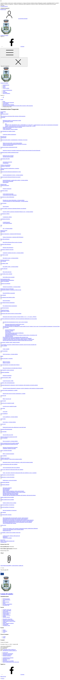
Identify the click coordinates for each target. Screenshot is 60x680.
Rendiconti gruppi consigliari (8, 155)
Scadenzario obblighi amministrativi (9, 134)
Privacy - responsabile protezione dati (7, 540)
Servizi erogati (3, 400)
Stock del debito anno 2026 (8, 434)
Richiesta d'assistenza (7, 655)
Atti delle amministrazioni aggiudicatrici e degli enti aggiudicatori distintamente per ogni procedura (18, 318)
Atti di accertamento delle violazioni (9, 523)
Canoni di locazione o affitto (5, 377)
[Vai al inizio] (0, 572)
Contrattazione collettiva (4, 213)
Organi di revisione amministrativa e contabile (8, 390)
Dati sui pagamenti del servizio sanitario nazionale (9, 443)
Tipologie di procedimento (5, 283)
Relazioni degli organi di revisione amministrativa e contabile (14, 393)
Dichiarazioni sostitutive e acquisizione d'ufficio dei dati (10, 289)
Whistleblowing (3, 542)
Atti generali (2, 117)
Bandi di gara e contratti (4, 311)
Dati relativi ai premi (4, 254)
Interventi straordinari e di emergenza (7, 504)
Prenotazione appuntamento (8, 653)
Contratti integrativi (6, 222)
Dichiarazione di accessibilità (8, 660)
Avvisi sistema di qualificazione (11, 333)
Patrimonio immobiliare (4, 372)
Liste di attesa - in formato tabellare (9, 422)
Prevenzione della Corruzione (8, 104)
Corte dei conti (3, 395)
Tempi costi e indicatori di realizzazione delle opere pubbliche (11, 469)
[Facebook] (3, 97)
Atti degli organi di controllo (8, 156)
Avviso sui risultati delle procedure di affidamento (14, 332)
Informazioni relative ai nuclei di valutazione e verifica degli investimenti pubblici (18, 462)
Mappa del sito (3, 676)
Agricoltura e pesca (6, 625)
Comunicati (5, 631)
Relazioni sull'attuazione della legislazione (10, 493)
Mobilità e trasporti (6, 617)
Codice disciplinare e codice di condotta (10, 129)
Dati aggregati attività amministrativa (7, 280)
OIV (1, 225)
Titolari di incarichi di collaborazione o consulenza (9, 168)
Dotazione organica (4, 190)
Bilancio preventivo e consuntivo (6, 358)
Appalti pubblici (6, 613)
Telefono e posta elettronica (5, 165)
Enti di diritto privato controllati (6, 273)
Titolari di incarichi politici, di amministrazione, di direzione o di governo (13, 139)
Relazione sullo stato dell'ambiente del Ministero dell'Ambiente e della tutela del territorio (19, 495)
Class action (2, 408)
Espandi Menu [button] (3, 111)
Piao (6, 123)
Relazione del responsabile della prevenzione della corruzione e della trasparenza (18, 105)
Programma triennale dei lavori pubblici (12, 325)
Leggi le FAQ (5, 652)
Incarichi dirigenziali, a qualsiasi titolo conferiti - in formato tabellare (15, 180)
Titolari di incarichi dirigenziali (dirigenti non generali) (10, 176)
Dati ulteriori (2, 539)
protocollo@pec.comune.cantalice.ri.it (10, 650)
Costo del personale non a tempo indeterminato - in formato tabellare (15, 201)
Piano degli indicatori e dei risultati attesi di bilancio (9, 364)
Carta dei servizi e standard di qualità (7, 403)
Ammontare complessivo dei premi (6, 249)
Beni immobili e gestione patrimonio (7, 370)
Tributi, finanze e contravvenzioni (9, 621)
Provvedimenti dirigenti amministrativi (7, 302)
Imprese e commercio (7, 612)
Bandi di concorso (3, 230)
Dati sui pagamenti (3, 437)
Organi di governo (6, 598)
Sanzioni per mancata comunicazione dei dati (8, 147)
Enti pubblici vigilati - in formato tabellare (10, 266)
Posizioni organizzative (4, 185)
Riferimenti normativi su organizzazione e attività (12, 120)
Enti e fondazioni (6, 601)
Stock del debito (3, 431)
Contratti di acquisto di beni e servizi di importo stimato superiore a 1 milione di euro (18, 339)
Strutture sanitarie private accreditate (7, 497)
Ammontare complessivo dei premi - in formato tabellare (13, 252)
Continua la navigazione (5, 8)
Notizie (4, 629)
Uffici (4, 600)
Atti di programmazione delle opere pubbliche (8, 464)
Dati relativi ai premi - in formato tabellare (10, 258)
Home (4, 101)
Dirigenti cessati (3, 184)
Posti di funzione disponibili (8, 181)
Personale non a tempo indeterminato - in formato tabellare (13, 200)
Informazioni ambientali (4, 482)
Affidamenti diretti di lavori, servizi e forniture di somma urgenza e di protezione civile (21, 335)
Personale (2, 169)
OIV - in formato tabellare (7, 228)
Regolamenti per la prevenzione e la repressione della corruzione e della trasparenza (18, 520)
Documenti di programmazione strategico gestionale (12, 127)
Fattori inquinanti (6, 489)
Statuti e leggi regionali (7, 128)
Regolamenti (5, 536)
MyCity (2, 678)
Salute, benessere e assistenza (8, 623)
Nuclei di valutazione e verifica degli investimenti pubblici (11, 459)
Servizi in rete (3, 424)
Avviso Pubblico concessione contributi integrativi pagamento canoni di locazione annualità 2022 (18, 344)
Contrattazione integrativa (5, 218)
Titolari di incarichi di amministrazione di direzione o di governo (14, 144)
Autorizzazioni (5, 624)
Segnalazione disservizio (7, 654)
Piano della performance (4, 239)
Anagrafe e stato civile (7, 609)
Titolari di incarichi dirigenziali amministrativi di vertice (10, 171)
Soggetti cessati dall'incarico (8, 145)
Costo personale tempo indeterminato (10, 194)
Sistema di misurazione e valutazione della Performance (10, 233)
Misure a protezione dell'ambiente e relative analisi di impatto (14, 492)
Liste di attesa (3, 418)
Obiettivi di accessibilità (7, 537)
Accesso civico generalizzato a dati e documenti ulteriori (13, 529)
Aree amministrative (6, 599)
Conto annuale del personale (8, 193)
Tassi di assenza (3, 203)
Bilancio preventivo (6, 361)
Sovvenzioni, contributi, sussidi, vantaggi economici (10, 342)
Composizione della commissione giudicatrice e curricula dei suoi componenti (17, 338)
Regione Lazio (3, 9)
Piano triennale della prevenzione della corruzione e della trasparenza (15, 517)
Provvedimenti (3, 295)
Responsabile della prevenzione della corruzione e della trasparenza (15, 518)
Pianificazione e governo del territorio (7, 474)
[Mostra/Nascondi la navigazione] (9, 52)
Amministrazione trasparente (8, 657)
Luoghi (4, 636)
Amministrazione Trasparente (8, 102)
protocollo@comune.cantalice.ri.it (9, 649)
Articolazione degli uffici (5, 158)
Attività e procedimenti (4, 281)
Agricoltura (5, 92)
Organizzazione (3, 137)
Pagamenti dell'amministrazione (6, 429)
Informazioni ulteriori (9, 336)
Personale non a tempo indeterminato (7, 196)
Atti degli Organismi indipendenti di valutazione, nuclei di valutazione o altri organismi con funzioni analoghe (23, 388)
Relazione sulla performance (5, 244)
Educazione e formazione (7, 619)
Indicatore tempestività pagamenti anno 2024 (8, 436)
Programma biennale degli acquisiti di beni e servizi (14, 324)
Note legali (5, 659)
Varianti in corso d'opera (4, 458)
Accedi (1, 99)
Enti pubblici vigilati (4, 263)
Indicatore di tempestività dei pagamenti (10, 447)
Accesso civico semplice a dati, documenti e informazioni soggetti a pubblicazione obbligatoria (20, 528)
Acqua (4, 91)
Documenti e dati (6, 605)
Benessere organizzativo (4, 260)
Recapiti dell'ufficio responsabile (9, 293)
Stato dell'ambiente (6, 488)
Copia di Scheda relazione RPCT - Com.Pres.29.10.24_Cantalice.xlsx (11, 565)
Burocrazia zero (3, 136)
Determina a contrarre (9, 330)
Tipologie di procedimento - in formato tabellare (11, 286)
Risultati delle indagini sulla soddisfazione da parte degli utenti (14, 427)
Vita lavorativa (5, 611)
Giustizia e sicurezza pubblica (8, 620)
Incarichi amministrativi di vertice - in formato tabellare (13, 174)
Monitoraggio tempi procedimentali (6, 288)
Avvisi (4, 632)
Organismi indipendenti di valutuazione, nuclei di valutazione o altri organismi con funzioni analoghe (19, 385)
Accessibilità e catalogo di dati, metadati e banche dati (10, 532)
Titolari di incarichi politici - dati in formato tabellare (12, 143)
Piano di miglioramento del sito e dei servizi (11, 661)
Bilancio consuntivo (6, 362)
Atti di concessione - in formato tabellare (10, 354)
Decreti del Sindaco (6, 300)
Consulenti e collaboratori (5, 166)
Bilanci (1, 356)
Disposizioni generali (4, 113)
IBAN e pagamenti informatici (6, 450)
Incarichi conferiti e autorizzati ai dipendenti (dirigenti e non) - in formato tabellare (18, 211)
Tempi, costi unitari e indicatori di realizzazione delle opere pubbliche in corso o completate (19, 472)
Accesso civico (3, 525)
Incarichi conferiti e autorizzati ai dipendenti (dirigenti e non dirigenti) (13, 208)
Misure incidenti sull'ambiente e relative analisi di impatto (13, 491)
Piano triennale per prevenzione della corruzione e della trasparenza (12, 116)
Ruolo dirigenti (5, 182)
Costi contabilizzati (4, 413)
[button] (6, 84)
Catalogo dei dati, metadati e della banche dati (11, 535)
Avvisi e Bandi (8, 331)
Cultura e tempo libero (7, 610)
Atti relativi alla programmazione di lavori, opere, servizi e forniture (15, 321)
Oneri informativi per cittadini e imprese (7, 131)
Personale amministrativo (7, 604)
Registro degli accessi (7, 530)
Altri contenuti (5, 103)
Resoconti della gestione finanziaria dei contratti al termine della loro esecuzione (17, 340)
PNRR (1, 112)
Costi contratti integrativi (7, 223)
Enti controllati (3, 261)
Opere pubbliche (3, 455)
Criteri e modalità (3, 345)
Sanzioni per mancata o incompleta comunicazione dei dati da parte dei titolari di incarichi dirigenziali (21, 150)
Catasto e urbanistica (6, 614)
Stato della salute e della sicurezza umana (10, 494)
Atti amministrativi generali (8, 121)
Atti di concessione (4, 350)
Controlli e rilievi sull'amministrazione (7, 382)
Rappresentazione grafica (5, 279)
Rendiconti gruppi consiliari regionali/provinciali (9, 152)
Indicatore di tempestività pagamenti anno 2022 (9, 444)
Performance (2, 231)
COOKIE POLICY (4, 6)
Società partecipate (3, 268)
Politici (4, 602)
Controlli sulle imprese (4, 307)
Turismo (4, 615)
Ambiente (4, 622)
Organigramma (5, 163)
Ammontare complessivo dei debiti (9, 448)
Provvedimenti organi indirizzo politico (7, 297)
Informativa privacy (6, 658)
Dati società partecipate (7, 271)
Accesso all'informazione (7, 90)
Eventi (4, 637)
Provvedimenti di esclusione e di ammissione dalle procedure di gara (15, 337)
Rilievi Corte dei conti (7, 398)
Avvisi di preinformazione (10, 329)
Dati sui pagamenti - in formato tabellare (10, 441)
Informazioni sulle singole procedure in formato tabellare (10, 313)
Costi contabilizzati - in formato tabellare (10, 416)
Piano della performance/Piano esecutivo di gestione (12, 242)
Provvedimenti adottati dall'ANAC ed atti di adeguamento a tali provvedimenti (17, 522)
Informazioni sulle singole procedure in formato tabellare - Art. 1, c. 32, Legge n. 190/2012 (19, 316)
